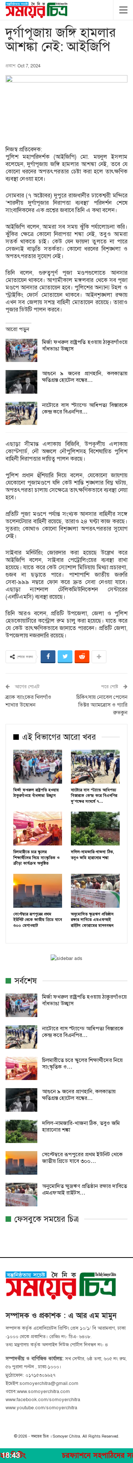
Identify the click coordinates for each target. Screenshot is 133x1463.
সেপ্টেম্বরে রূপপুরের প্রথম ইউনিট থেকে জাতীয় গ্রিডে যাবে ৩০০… (82, 1157)
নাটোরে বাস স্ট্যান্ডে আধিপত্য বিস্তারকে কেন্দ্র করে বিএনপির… (84, 408)
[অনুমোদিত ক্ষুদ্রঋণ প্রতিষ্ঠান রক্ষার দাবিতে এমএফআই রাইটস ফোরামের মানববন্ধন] (95, 891)
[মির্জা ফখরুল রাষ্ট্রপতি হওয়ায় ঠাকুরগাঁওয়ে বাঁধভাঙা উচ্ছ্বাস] (21, 350)
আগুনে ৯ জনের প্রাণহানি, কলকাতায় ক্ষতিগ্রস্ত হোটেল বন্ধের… (84, 376)
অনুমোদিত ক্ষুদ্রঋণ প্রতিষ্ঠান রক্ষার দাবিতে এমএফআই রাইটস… (84, 1189)
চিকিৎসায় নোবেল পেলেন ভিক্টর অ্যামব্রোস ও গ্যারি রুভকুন (101, 705)
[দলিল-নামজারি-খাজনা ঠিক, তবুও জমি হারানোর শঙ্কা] (95, 828)
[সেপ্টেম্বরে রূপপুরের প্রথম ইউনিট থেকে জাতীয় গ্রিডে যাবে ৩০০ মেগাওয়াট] (37, 891)
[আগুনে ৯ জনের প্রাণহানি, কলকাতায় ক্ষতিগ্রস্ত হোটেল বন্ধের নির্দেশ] (21, 382)
